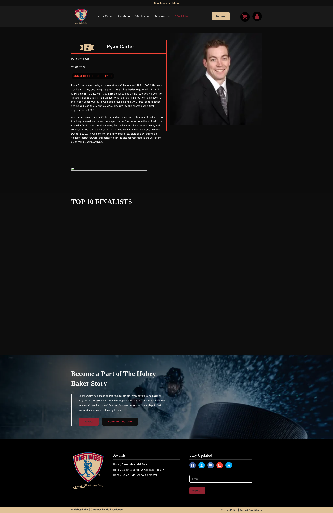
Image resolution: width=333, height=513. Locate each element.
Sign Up (197, 490)
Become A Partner (120, 421)
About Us (103, 16)
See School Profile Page (93, 76)
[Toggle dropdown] (111, 16)
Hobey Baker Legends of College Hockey (138, 469)
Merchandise (142, 16)
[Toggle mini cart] (245, 17)
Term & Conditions (251, 509)
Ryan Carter (120, 46)
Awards (122, 16)
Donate (221, 16)
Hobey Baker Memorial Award (131, 464)
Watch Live (181, 16)
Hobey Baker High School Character (135, 475)
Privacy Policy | (230, 509)
